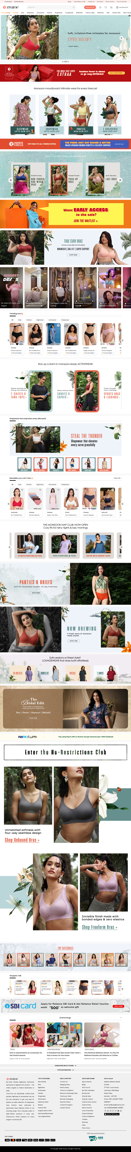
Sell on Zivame (110, 1)
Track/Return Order (80, 1)
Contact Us (91, 1)
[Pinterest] (113, 1110)
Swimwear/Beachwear (45, 1113)
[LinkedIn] (120, 1110)
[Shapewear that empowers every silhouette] (65, 439)
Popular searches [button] (64, 1070)
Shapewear (42, 1096)
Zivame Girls (42, 1108)
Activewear (42, 1090)
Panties (40, 1093)
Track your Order (65, 1096)
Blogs (69, 1)
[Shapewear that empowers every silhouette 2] (40, 464)
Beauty (40, 1105)
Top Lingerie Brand (44, 1116)
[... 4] (106, 673)
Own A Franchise (87, 1111)
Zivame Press (86, 1105)
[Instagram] (110, 1110)
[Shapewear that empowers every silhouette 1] (24, 464)
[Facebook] (105, 1110)
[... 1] (22, 673)
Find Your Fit (86, 1087)
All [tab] (12, 320)
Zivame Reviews (87, 1113)
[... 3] (78, 673)
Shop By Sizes (86, 1096)
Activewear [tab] (52, 320)
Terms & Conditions (66, 1090)
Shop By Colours (87, 1099)
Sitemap (85, 1122)
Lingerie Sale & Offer (45, 1111)
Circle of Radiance (88, 1116)
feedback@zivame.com (116, 1105)
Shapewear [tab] (65, 320)
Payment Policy (65, 1102)
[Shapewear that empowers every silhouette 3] (56, 464)
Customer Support (66, 1105)
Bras (39, 1085)
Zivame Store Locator (89, 1102)
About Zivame (86, 1082)
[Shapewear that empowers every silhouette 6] (105, 464)
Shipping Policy (65, 1085)
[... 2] (50, 673)
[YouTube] (118, 1110)
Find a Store (86, 1128)
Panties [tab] (29, 320)
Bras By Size (86, 1093)
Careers (84, 1119)
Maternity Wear (43, 1102)
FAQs (83, 1125)
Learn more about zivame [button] (64, 1066)
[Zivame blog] (115, 1110)
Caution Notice (65, 1108)
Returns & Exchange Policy (69, 1093)
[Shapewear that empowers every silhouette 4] (73, 464)
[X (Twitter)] (107, 1110)
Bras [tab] (20, 320)
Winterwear (42, 1099)
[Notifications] (100, 7)
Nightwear (41, 1087)
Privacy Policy (64, 1087)
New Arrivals (42, 1082)
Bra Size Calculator (88, 1090)
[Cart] (111, 7)
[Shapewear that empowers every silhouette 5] (89, 464)
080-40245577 (114, 1099)
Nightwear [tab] (40, 320)
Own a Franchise (121, 1)
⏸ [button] (129, 15)
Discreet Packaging (66, 1099)
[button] (74, 7)
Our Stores (100, 1)
